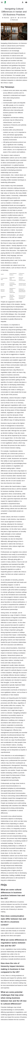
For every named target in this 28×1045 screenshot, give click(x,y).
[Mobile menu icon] (2, 2)
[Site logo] (5, 2)
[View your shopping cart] (26, 2)
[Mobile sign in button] (23, 2)
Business (6, 17)
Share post (15, 19)
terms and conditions (16, 407)
